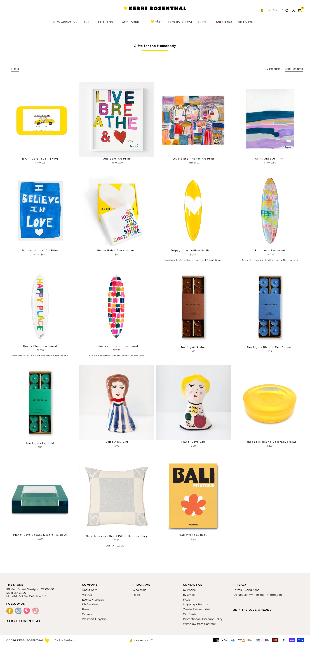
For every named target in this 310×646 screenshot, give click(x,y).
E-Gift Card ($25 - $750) (40, 158)
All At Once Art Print (270, 158)
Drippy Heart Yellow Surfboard (193, 250)
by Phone (189, 590)
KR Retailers (90, 604)
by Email (189, 594)
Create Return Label (196, 609)
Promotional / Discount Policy (202, 619)
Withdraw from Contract (199, 624)
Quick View (40, 153)
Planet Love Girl (193, 441)
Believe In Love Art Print (40, 250)
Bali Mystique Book (193, 534)
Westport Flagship (94, 619)
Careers (87, 614)
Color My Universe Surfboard (116, 346)
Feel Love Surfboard (270, 250)
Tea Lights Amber (193, 347)
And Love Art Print (116, 158)
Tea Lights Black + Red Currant (270, 347)
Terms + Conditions (246, 590)
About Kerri (89, 590)
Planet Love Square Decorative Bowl (40, 534)
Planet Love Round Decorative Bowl (270, 441)
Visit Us (87, 594)
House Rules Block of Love (117, 250)
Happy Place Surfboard (40, 346)
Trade (136, 594)
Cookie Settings (64, 640)
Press (85, 609)
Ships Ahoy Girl (116, 441)
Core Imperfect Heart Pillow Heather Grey (117, 536)
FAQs (186, 599)
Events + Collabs (93, 599)
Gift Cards (189, 614)
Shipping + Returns (196, 604)
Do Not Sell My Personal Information (257, 594)
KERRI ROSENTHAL (155, 10)
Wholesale (139, 590)
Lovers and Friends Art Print (193, 158)
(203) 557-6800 (16, 592)
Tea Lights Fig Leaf (40, 443)
